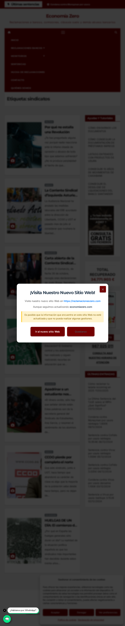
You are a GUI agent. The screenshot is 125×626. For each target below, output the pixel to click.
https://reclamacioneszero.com (82, 301)
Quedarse (80, 331)
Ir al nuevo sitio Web (47, 331)
